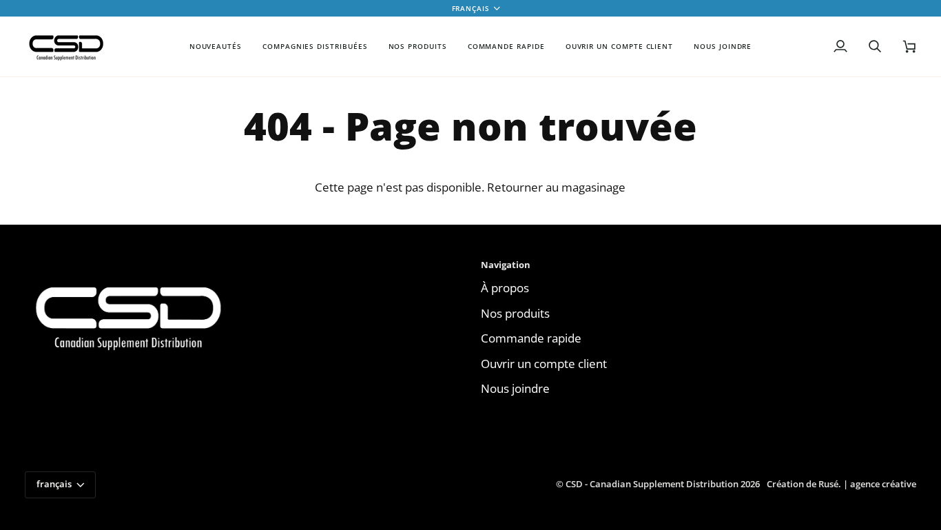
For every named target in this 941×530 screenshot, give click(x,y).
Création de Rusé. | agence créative (841, 484)
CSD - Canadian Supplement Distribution (652, 484)
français (471, 8)
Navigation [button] (505, 265)
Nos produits (515, 313)
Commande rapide (531, 338)
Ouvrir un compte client (544, 363)
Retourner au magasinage (556, 187)
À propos (505, 288)
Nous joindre (515, 388)
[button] (315, 47)
